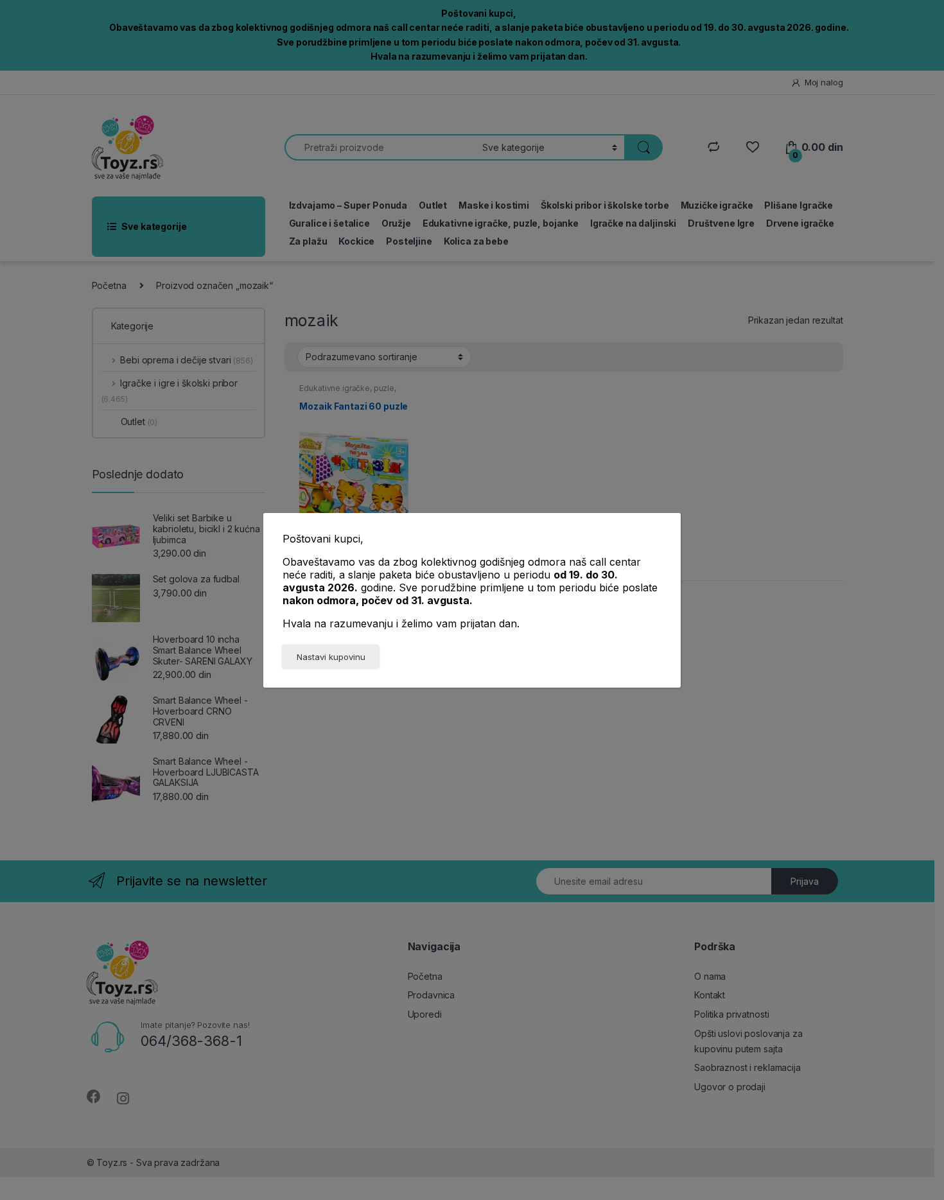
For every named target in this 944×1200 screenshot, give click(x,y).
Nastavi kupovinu (331, 657)
